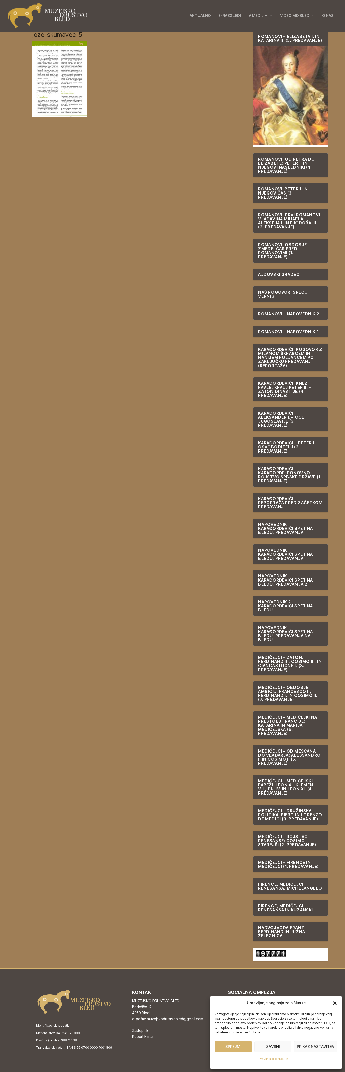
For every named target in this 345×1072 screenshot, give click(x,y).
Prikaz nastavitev (316, 1046)
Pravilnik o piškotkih (273, 1059)
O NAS (328, 16)
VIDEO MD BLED (294, 16)
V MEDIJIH (258, 16)
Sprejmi (233, 1046)
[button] (334, 1003)
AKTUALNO (200, 16)
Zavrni (273, 1046)
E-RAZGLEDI (229, 16)
